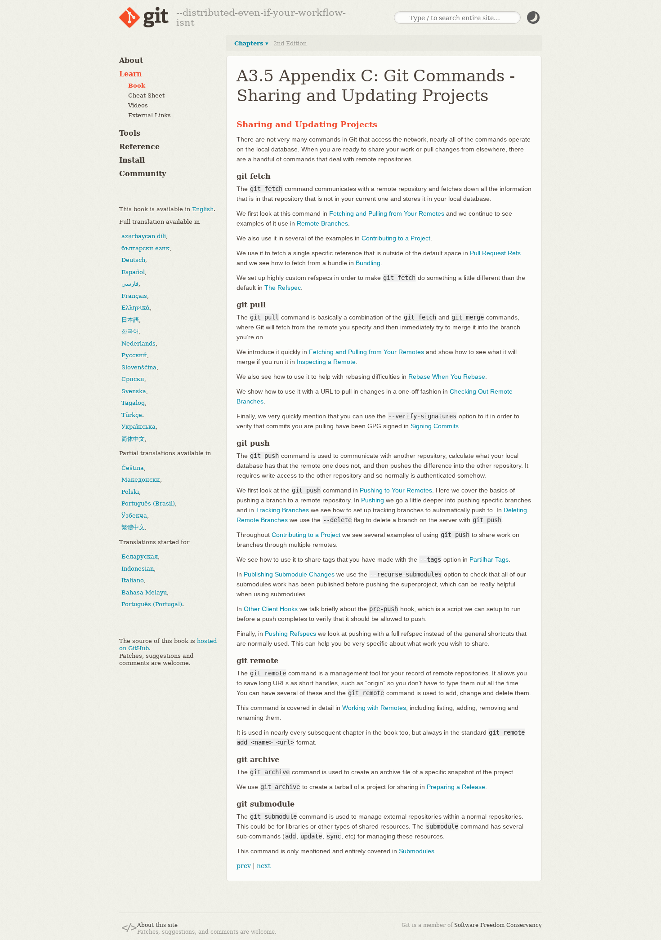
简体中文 (133, 438)
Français (134, 296)
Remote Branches (322, 223)
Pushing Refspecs (290, 633)
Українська (138, 426)
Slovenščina (138, 367)
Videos (138, 105)
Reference (139, 146)
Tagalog (133, 402)
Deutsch (133, 260)
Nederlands (138, 343)
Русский (134, 355)
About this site (157, 925)
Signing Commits (435, 426)
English (203, 209)
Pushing (372, 500)
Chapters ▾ (251, 43)
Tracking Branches (282, 510)
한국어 (130, 331)
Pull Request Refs (495, 253)
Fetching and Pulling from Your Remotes (386, 213)
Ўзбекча (134, 515)
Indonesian (137, 568)
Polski (130, 491)
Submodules (416, 851)
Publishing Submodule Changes (289, 574)
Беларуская (139, 556)
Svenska (133, 391)
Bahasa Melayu (144, 592)
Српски (132, 379)
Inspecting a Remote (326, 361)
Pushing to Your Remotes (396, 490)
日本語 (130, 319)
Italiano (132, 580)
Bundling (368, 262)
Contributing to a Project (396, 238)
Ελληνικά (135, 307)
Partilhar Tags (489, 559)
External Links (149, 115)
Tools (129, 133)
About (131, 60)
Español (133, 272)
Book (136, 85)
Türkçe (131, 415)
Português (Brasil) (148, 503)
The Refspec (282, 287)
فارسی (129, 283)
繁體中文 (133, 527)
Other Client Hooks (271, 608)
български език (145, 248)
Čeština (132, 468)
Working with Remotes (374, 707)
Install (132, 160)
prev (244, 865)
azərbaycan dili (143, 236)
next (264, 865)
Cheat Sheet (146, 95)
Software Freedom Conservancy (498, 925)
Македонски (140, 479)
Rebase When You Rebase (446, 376)
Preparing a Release (456, 786)
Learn (130, 74)
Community (142, 173)
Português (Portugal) (151, 604)
